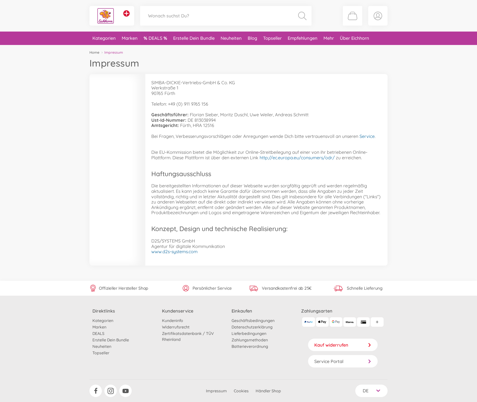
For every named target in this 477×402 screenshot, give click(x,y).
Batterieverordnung (250, 346)
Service (367, 136)
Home (94, 52)
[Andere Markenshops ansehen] (126, 13)
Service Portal (328, 361)
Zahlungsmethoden (250, 339)
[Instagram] (110, 391)
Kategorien (104, 38)
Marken (130, 38)
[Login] (378, 16)
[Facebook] (95, 391)
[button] (352, 16)
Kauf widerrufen (331, 345)
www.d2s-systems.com (174, 251)
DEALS (156, 38)
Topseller (272, 38)
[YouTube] (125, 391)
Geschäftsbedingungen (253, 320)
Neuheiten (231, 38)
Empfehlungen (303, 38)
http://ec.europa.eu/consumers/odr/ (297, 158)
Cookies (241, 390)
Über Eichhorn (354, 38)
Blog (252, 38)
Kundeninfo (172, 320)
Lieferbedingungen (249, 333)
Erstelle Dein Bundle (194, 38)
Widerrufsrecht (176, 326)
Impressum (216, 390)
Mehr (328, 38)
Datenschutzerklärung (252, 326)
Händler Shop (268, 390)
